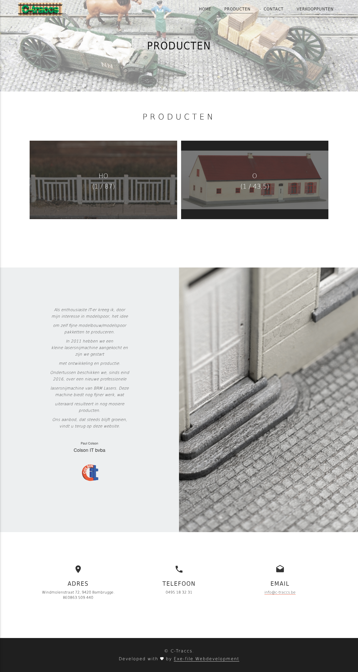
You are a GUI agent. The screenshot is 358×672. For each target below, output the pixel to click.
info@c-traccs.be (280, 592)
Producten (237, 9)
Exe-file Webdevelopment (206, 658)
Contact (274, 9)
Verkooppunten (315, 9)
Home (205, 9)
